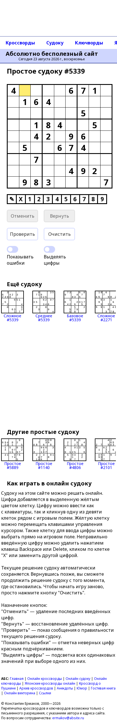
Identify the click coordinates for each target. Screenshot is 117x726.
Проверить (22, 234)
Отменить (22, 216)
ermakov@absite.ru (68, 718)
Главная (17, 678)
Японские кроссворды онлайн (50, 683)
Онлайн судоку (78, 678)
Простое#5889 (12, 465)
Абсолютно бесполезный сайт (52, 54)
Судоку (55, 43)
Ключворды (89, 43)
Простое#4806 (75, 465)
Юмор (82, 688)
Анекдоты (65, 688)
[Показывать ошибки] (12, 249)
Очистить (59, 234)
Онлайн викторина (19, 693)
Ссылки (45, 693)
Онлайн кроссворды (44, 678)
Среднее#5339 (43, 317)
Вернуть (59, 216)
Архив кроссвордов (36, 688)
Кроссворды (20, 43)
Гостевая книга (103, 688)
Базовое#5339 (75, 317)
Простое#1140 (43, 465)
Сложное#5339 (12, 317)
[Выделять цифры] (49, 249)
